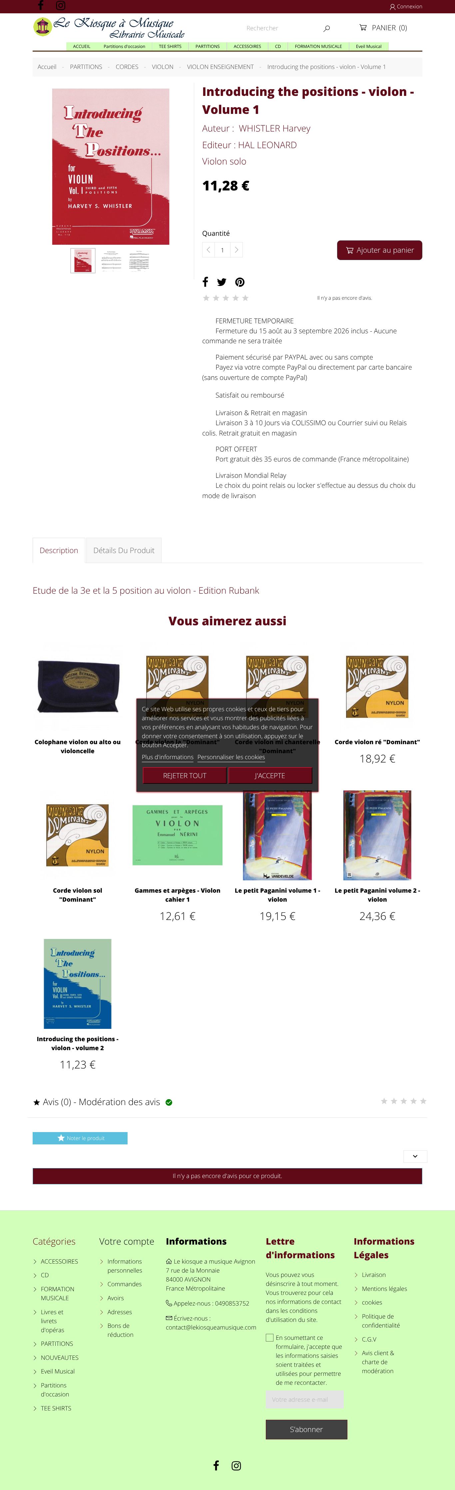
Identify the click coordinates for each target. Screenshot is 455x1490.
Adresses (120, 1312)
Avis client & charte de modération (378, 1362)
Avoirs (116, 1298)
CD (45, 1275)
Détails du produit (124, 550)
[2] (216, 298)
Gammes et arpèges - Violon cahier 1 (178, 895)
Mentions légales (384, 1289)
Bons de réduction (121, 1330)
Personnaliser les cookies (231, 757)
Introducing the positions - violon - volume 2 (77, 1043)
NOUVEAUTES (60, 1358)
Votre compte (126, 1241)
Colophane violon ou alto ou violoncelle (78, 746)
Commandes (125, 1284)
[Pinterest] (239, 282)
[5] (245, 298)
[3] (226, 298)
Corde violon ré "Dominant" (377, 742)
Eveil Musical (58, 1371)
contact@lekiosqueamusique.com (211, 1328)
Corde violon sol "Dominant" (77, 895)
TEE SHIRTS (56, 1408)
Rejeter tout (185, 775)
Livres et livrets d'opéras (52, 1321)
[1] (206, 298)
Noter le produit (81, 1137)
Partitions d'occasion (55, 1389)
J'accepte (270, 775)
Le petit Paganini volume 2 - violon (377, 895)
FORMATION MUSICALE (58, 1293)
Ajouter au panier (380, 250)
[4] (235, 298)
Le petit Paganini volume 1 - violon (277, 895)
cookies (372, 1303)
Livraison (374, 1275)
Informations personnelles (125, 1266)
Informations (196, 1241)
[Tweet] (222, 282)
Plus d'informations (168, 757)
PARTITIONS (57, 1344)
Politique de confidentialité (381, 1321)
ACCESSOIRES (59, 1262)
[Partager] (205, 282)
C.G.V (369, 1339)
